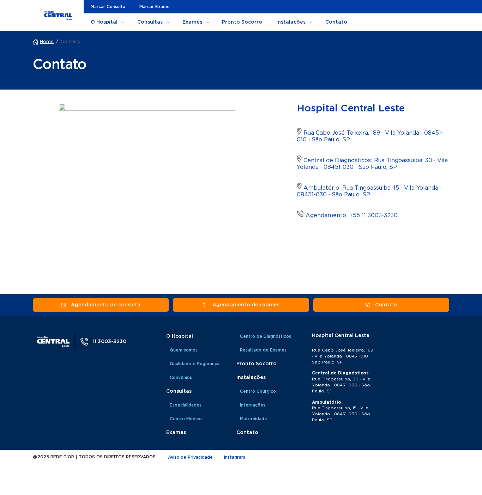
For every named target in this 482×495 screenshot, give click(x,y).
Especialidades (185, 405)
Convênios (181, 377)
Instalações (291, 22)
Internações (252, 405)
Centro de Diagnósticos (265, 336)
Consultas (150, 22)
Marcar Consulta (108, 7)
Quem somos (184, 350)
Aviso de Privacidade (190, 457)
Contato (336, 22)
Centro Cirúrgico (258, 391)
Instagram (234, 457)
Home (47, 41)
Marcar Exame (154, 7)
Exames (192, 22)
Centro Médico (186, 419)
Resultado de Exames (263, 350)
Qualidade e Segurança (194, 364)
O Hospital (104, 22)
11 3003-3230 (109, 341)
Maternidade (253, 419)
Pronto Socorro (242, 22)
